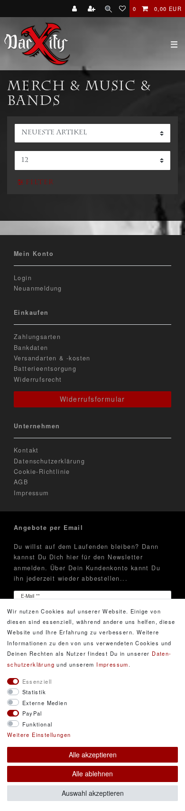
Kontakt (26, 450)
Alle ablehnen (92, 773)
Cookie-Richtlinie (42, 471)
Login (23, 277)
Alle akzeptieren (93, 754)
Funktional (37, 724)
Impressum (31, 493)
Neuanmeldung (38, 288)
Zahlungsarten (37, 336)
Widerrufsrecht (38, 379)
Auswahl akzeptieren (93, 793)
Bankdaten (31, 347)
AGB (21, 482)
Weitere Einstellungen (39, 734)
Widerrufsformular (92, 399)
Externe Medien (45, 703)
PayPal (32, 713)
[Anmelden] (76, 8)
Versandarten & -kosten (52, 358)
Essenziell (37, 681)
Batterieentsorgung (45, 368)
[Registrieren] (92, 8)
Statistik (34, 692)
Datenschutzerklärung (49, 461)
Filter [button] (40, 182)
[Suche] (108, 8)
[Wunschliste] (123, 8)
